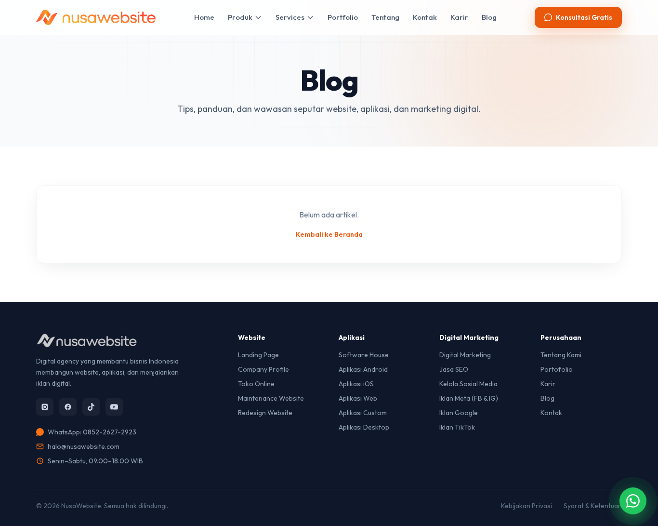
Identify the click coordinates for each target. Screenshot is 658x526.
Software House (364, 355)
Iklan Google (458, 412)
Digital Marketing (465, 355)
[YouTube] (114, 407)
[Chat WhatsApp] (632, 500)
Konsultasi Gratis (584, 17)
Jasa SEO (453, 369)
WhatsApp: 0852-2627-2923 (92, 432)
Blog (489, 17)
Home (204, 17)
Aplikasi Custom (363, 412)
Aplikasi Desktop (364, 427)
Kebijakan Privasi (526, 505)
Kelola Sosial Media (468, 383)
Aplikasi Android (363, 369)
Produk (240, 17)
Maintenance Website (271, 398)
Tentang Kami (560, 355)
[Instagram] (44, 407)
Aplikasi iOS (356, 383)
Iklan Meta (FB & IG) (468, 398)
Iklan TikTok (457, 427)
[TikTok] (91, 407)
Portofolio (556, 369)
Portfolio (343, 17)
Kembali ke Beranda (329, 234)
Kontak (425, 17)
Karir (459, 17)
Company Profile (263, 369)
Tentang (385, 17)
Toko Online (256, 383)
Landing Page (258, 355)
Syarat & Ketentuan (593, 505)
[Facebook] (68, 407)
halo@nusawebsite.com (83, 446)
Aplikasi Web (358, 398)
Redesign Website (265, 412)
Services (290, 17)
